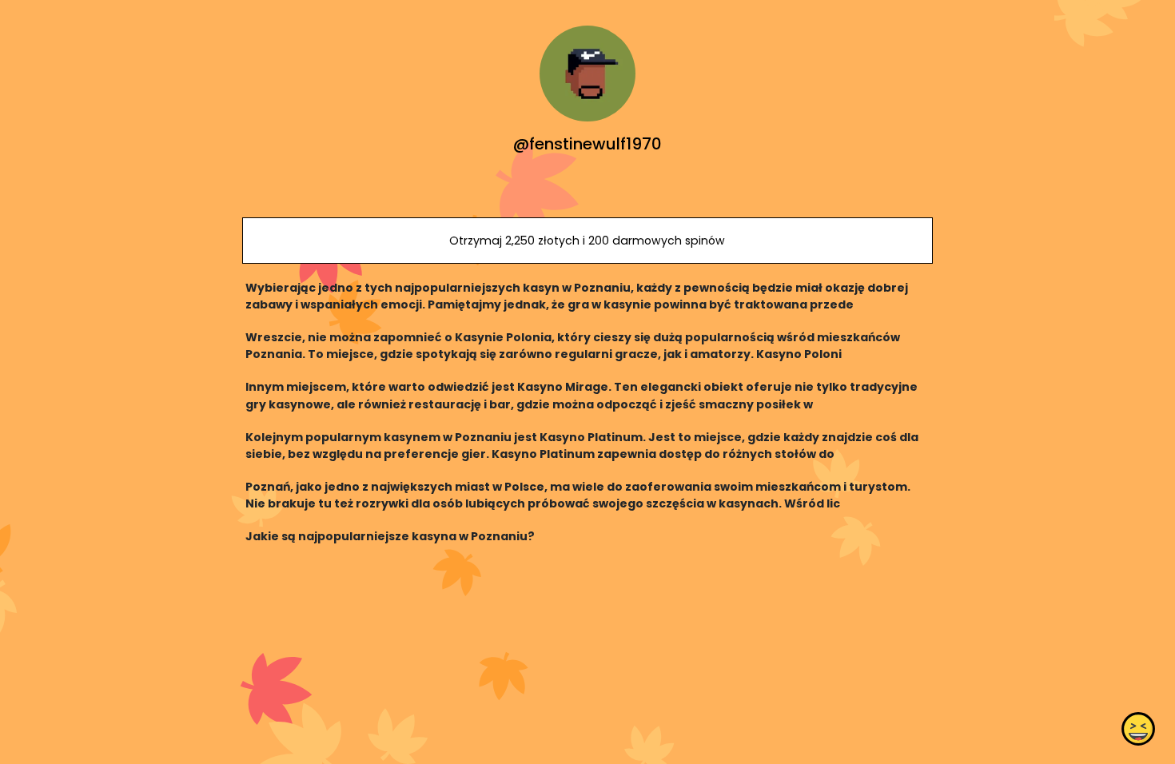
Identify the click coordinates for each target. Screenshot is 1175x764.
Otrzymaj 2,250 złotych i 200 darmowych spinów (587, 241)
